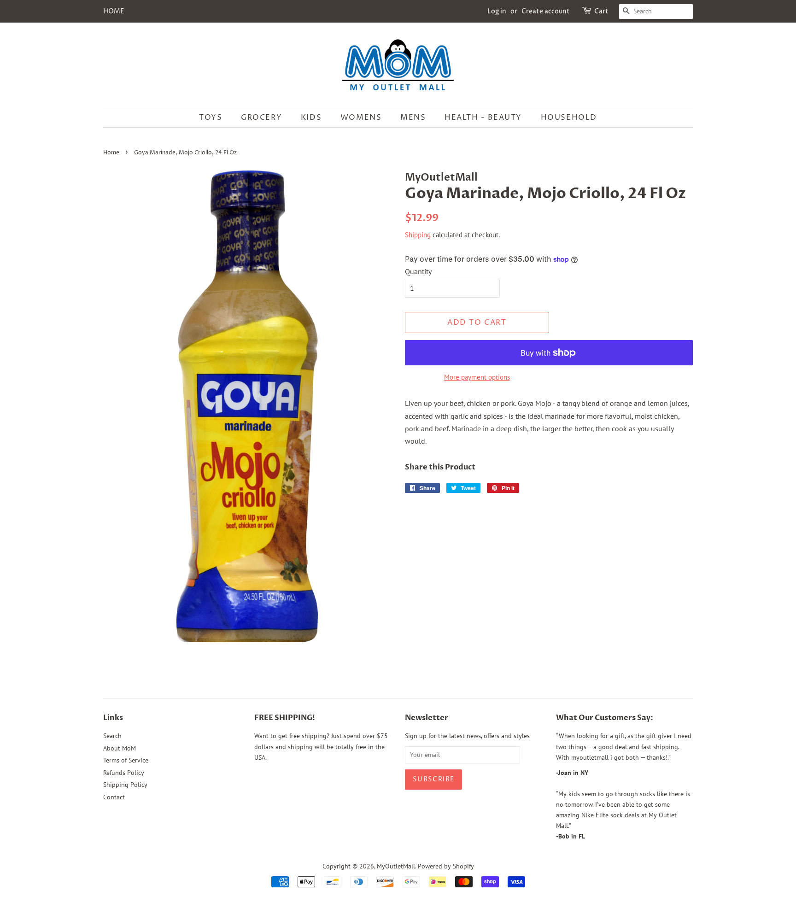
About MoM (119, 748)
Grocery (261, 117)
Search (112, 736)
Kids (311, 117)
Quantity (418, 271)
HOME (113, 11)
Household (569, 117)
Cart (601, 11)
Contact (114, 797)
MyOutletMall (396, 866)
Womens (361, 117)
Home (111, 153)
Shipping (418, 234)
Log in (496, 11)
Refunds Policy (123, 772)
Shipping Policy (125, 784)
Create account (545, 11)
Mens (413, 117)
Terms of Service (125, 760)
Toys (210, 117)
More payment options (477, 377)
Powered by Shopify (446, 866)
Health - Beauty (483, 117)
